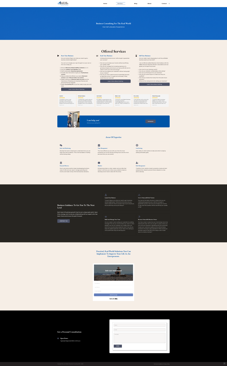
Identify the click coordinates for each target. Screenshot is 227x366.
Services (120, 3)
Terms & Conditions (158, 364)
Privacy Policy (166, 364)
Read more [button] (61, 105)
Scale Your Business (106, 56)
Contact (164, 3)
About (149, 3)
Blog (135, 3)
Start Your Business (67, 56)
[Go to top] (224, 363)
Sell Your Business (144, 56)
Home (105, 3)
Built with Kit (113, 299)
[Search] (169, 3)
